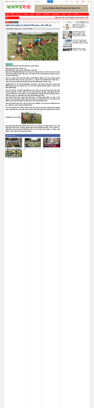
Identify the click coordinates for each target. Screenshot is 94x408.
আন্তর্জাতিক (38, 14)
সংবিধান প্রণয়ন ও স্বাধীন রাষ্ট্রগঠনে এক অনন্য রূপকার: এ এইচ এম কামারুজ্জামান (73, 17)
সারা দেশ (18, 14)
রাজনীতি (26, 14)
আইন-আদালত (46, 14)
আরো (69, 14)
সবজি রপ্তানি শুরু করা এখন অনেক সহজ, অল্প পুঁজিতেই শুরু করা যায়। (13, 144)
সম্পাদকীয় (76, 14)
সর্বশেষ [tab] (69, 22)
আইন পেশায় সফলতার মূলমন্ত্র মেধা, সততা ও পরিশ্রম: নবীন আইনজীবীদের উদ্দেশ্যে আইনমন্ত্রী (80, 42)
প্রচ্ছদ (7, 14)
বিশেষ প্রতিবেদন (55, 14)
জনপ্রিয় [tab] (82, 22)
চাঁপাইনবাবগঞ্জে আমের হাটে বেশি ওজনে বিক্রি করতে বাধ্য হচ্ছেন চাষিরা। (32, 144)
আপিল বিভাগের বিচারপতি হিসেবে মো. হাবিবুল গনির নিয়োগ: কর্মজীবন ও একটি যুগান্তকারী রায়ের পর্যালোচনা (79, 34)
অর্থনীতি (32, 14)
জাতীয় (12, 14)
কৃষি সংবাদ (15, 22)
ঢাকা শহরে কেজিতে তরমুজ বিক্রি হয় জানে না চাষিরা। (13, 155)
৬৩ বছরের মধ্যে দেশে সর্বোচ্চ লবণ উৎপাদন (50, 145)
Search (50, 1)
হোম (8, 22)
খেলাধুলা (63, 14)
